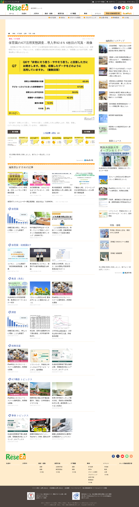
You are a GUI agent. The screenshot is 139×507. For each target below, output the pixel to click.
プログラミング (90, 17)
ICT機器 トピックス (22, 379)
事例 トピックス (20, 415)
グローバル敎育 (75, 17)
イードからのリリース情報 (100, 488)
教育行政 (61, 13)
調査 (14, 312)
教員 (105, 469)
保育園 (15, 209)
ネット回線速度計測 (125, 463)
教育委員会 (59, 469)
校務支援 (16, 345)
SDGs (63, 17)
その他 (126, 17)
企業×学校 (104, 17)
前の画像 (15, 131)
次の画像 (87, 131)
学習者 (106, 467)
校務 (41, 469)
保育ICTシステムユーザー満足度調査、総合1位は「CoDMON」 (38, 201)
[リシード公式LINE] (127, 456)
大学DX (36, 13)
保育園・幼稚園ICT (21, 245)
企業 (105, 472)
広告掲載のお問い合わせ (56, 488)
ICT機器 (73, 13)
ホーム (11, 13)
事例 (85, 13)
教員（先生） (18, 278)
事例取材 (116, 17)
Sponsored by (80, 160)
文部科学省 (59, 467)
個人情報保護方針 (87, 488)
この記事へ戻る (51, 133)
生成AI (24, 13)
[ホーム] (9, 33)
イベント (98, 13)
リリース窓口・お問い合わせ (40, 488)
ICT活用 (53, 17)
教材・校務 (48, 13)
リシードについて (76, 488)
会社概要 (67, 488)
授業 (41, 467)
